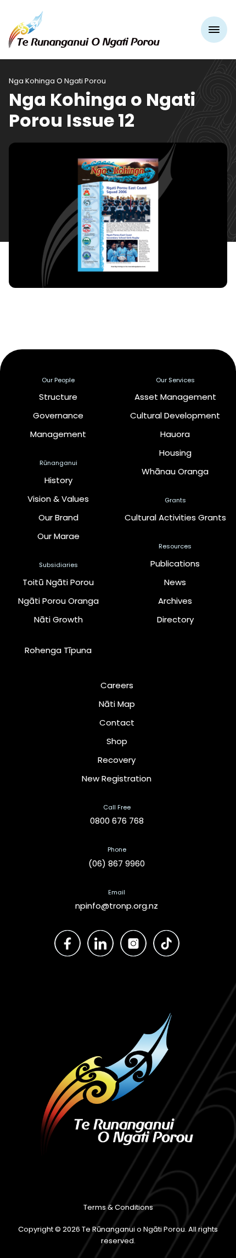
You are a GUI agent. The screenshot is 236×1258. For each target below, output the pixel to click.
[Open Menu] (214, 29)
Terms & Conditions (118, 1207)
